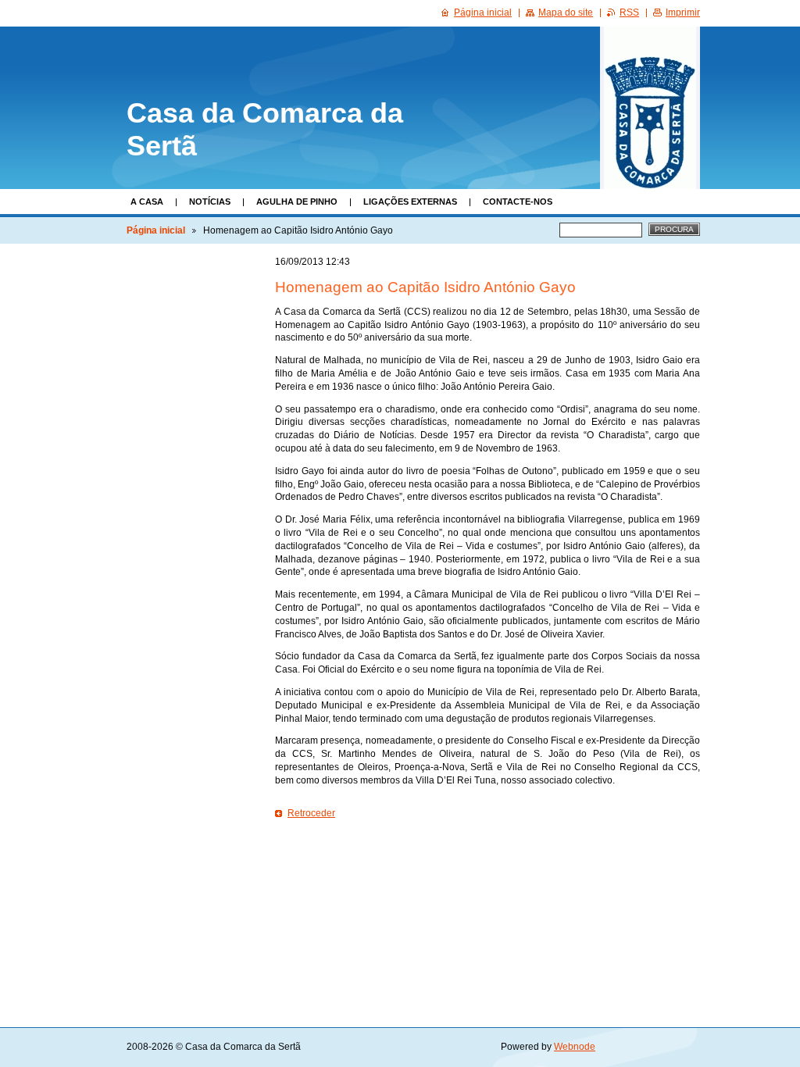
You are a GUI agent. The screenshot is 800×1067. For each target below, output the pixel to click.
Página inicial (156, 230)
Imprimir (683, 12)
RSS (629, 12)
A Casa (146, 201)
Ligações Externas (410, 201)
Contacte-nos (517, 201)
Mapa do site (565, 12)
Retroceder (311, 813)
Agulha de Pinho (297, 201)
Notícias (209, 201)
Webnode (574, 1046)
